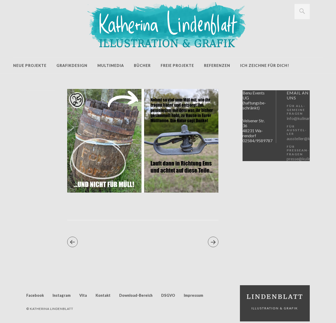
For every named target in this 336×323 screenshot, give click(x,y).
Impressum (193, 295)
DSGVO (168, 295)
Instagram (61, 295)
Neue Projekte (29, 65)
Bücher (142, 65)
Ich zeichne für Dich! (264, 65)
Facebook (35, 295)
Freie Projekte (177, 65)
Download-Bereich (136, 295)
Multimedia (110, 65)
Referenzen (217, 65)
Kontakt (103, 295)
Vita (83, 295)
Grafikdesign (71, 65)
